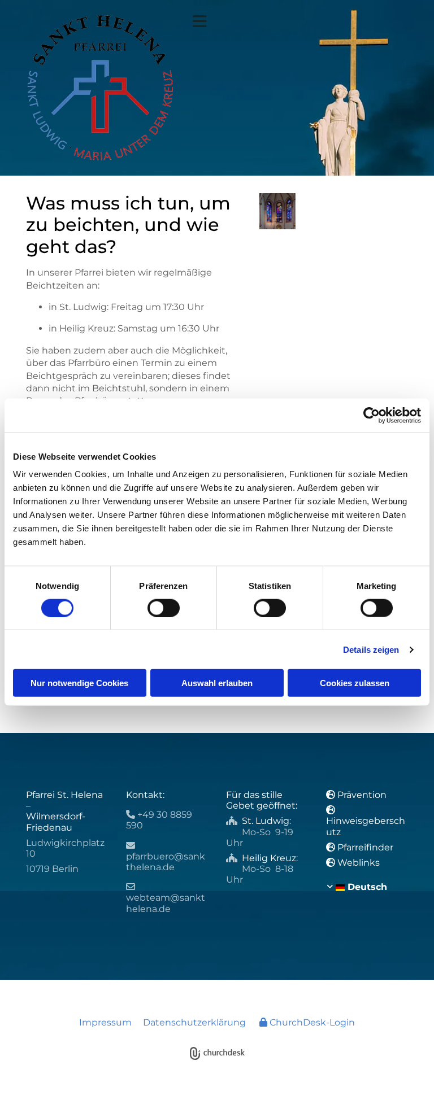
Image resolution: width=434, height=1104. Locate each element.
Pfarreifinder (365, 847)
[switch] (163, 608)
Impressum (105, 1022)
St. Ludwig (265, 820)
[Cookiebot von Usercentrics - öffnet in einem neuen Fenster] (371, 415)
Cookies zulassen (354, 683)
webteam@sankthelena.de (165, 903)
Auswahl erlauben (217, 683)
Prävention (363, 794)
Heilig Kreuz (269, 858)
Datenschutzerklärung (194, 1022)
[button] (300, 21)
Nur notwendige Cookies (79, 683)
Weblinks (358, 862)
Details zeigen (371, 649)
